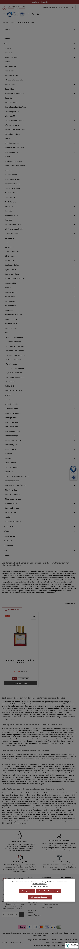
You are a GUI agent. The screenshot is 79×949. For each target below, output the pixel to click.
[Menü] (4, 13)
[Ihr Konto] (32, 13)
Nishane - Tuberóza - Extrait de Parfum (20, 661)
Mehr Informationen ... (39, 884)
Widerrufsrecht (47, 907)
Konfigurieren (27, 891)
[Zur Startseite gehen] (13, 7)
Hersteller (7, 29)
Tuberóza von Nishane (10, 764)
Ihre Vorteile (72, 940)
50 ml (14, 678)
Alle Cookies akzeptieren (40, 897)
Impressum (73, 943)
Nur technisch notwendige (49, 891)
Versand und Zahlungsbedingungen (50, 902)
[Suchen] (73, 7)
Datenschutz (62, 940)
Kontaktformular (34, 915)
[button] (74, 43)
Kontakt (47, 943)
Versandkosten (39, 933)
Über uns (53, 940)
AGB (65, 943)
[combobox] (56, 7)
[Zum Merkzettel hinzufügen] (33, 617)
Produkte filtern (13, 610)
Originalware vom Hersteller (38, 940)
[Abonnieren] (21, 914)
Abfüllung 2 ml (23, 678)
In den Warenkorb (20, 683)
